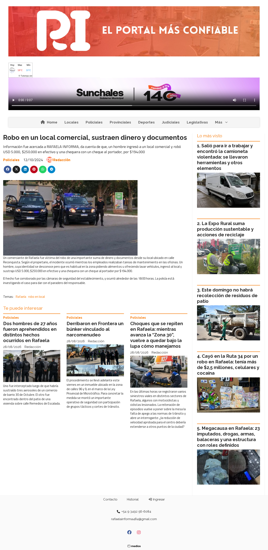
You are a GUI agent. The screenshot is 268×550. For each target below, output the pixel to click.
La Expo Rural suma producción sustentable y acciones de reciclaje (225, 229)
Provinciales (120, 122)
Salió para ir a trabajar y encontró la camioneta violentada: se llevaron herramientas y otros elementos (225, 157)
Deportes (146, 122)
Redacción (61, 160)
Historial (133, 499)
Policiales (94, 122)
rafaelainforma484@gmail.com (134, 519)
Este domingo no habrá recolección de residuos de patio (227, 295)
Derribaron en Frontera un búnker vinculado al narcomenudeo (95, 329)
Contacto (110, 499)
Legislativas (197, 122)
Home (52, 122)
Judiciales (171, 122)
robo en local (36, 296)
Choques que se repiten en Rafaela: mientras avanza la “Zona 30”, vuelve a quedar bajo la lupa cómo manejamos (156, 335)
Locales (71, 122)
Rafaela (21, 296)
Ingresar (158, 499)
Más (218, 122)
